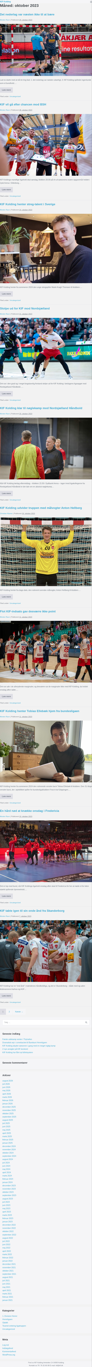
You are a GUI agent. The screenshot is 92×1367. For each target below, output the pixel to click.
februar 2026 (7, 1100)
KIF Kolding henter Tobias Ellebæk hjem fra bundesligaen (39, 711)
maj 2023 (6, 1208)
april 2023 (6, 1212)
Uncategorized (15, 96)
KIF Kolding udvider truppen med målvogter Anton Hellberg (41, 507)
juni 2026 (6, 1087)
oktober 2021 (8, 1271)
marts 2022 (7, 1254)
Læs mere (7, 91)
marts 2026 (7, 1097)
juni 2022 (6, 1244)
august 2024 (7, 1159)
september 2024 (9, 1156)
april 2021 (6, 1290)
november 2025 (9, 1110)
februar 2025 (7, 1140)
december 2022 (9, 1225)
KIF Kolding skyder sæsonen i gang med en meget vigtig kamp (28, 1046)
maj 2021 (6, 1287)
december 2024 (9, 1146)
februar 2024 (7, 1179)
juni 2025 (6, 1127)
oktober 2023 (8, 1192)
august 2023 (7, 1199)
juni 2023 (6, 1205)
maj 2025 (6, 1130)
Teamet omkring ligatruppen (14, 1326)
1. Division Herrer (9, 1316)
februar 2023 (7, 1218)
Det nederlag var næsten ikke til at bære (27, 14)
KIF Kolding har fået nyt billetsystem (17, 1052)
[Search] (86, 1022)
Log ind (5, 1345)
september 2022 (9, 1235)
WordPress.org (8, 1355)
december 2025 (9, 1107)
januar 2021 (7, 1300)
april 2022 (6, 1251)
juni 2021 (6, 1284)
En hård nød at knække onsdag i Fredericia (29, 810)
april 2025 (6, 1133)
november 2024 (9, 1150)
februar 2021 (7, 1297)
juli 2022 (6, 1241)
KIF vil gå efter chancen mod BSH (23, 104)
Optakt (5, 1323)
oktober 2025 (8, 1113)
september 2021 (9, 1274)
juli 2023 (6, 1202)
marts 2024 (7, 1176)
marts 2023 (7, 1215)
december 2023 (9, 1186)
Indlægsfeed (7, 1348)
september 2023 (9, 1195)
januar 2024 (7, 1182)
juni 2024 (6, 1166)
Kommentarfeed (9, 1351)
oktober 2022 (8, 1231)
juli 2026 (6, 1084)
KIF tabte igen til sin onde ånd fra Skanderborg (32, 910)
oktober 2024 (8, 1153)
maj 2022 (6, 1248)
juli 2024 (6, 1163)
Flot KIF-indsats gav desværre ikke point (28, 611)
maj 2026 (6, 1090)
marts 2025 (7, 1136)
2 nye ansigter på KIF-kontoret (15, 1049)
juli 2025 (6, 1123)
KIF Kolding (5, 2)
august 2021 (7, 1277)
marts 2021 (7, 1294)
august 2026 (7, 1081)
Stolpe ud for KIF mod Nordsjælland (25, 308)
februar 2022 (7, 1258)
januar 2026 (7, 1104)
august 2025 (7, 1120)
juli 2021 (6, 1281)
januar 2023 (7, 1222)
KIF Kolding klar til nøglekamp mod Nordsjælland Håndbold (41, 408)
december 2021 (9, 1264)
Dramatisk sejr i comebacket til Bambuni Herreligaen (24, 1043)
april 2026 (6, 1094)
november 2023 (9, 1189)
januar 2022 (7, 1261)
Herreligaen (7, 1319)
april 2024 (6, 1172)
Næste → (19, 1012)
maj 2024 (6, 1169)
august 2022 (7, 1238)
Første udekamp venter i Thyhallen (17, 1039)
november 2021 (9, 1267)
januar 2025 (7, 1143)
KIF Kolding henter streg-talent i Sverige (27, 204)
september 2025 (9, 1117)
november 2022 (9, 1228)
